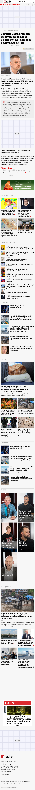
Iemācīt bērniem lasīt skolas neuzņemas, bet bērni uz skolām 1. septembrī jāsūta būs (8, 212)
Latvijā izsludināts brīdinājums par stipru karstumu (19, 265)
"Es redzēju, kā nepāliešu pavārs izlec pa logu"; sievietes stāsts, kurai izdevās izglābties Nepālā (21, 317)
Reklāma (7, 781)
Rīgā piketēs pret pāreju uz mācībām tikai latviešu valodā (19, 275)
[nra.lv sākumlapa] (7, 2)
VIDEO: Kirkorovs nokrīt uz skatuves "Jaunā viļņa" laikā (18, 297)
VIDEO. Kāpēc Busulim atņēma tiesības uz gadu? (20, 306)
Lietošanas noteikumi (26, 781)
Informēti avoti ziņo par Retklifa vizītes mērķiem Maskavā (9, 642)
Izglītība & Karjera (13, 30)
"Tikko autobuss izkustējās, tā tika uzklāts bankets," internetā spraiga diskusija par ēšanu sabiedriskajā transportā (22, 328)
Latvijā (5, 30)
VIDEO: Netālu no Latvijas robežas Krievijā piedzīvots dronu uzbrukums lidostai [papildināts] (20, 286)
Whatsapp (24, 172)
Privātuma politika (17, 781)
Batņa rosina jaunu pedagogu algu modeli (25, 231)
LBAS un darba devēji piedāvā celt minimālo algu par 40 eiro (17, 270)
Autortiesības (3, 783)
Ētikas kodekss (10, 783)
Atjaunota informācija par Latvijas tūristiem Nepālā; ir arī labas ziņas (21, 338)
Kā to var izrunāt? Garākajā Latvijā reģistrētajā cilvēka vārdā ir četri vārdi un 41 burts (26, 432)
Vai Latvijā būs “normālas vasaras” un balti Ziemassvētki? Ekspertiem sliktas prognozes (20, 254)
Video (3, 490)
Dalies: (11, 175)
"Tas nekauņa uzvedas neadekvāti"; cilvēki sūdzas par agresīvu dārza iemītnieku (8, 412)
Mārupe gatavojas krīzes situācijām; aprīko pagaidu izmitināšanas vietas (14, 389)
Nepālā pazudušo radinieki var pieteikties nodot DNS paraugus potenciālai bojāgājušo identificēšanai (8, 433)
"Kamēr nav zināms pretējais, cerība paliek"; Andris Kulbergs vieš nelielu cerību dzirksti (25, 643)
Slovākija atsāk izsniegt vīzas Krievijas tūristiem (19, 280)
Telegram (17, 172)
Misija (11, 781)
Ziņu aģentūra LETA (5, 46)
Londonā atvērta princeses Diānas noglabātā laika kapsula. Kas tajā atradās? (19, 248)
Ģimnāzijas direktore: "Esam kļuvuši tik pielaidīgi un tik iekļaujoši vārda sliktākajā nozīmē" (25, 213)
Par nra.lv (3, 781)
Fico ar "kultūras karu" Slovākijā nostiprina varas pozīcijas (16, 259)
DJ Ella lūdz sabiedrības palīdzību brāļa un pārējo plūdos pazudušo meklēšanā (22, 348)
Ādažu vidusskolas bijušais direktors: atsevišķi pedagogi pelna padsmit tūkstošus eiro (9, 233)
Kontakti (21, 783)
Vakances (16, 783)
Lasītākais (5, 302)
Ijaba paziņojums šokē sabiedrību (16, 292)
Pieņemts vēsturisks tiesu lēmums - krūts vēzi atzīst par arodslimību (7, 662)
